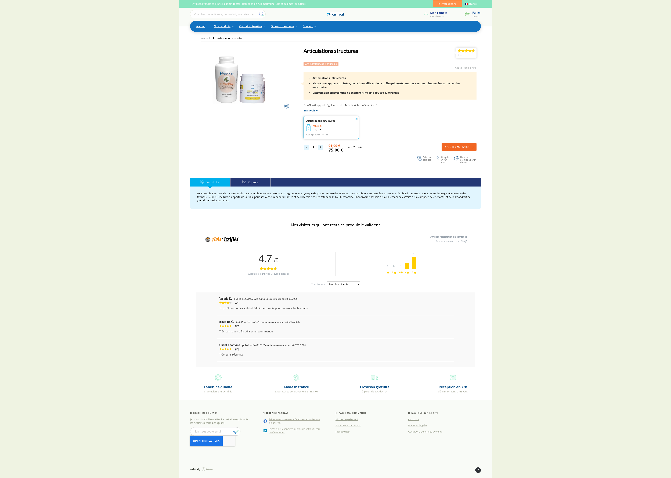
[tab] (210, 182)
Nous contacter (343, 431)
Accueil (206, 38)
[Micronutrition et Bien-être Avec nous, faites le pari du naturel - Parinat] (335, 14)
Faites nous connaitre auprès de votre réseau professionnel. (294, 430)
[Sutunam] (207, 469)
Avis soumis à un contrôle (449, 241)
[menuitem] (202, 26)
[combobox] (228, 14)
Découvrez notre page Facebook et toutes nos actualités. (294, 421)
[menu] (335, 26)
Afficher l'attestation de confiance (448, 236)
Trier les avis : (319, 284)
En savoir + (311, 110)
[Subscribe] (236, 431)
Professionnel (449, 3)
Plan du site (413, 419)
